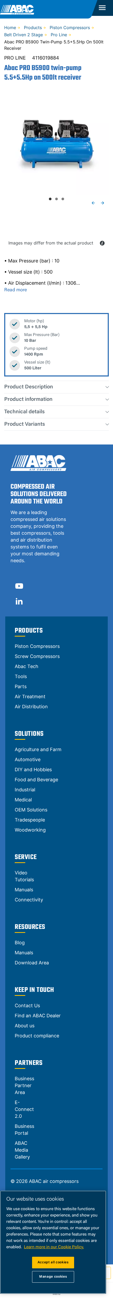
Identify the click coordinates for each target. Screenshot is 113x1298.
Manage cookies (53, 1276)
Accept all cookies (53, 1262)
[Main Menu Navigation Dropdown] (102, 8)
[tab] (50, 199)
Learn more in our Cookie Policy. (54, 1247)
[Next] (102, 203)
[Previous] (93, 203)
